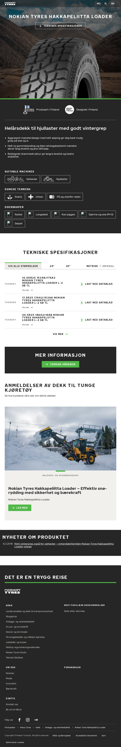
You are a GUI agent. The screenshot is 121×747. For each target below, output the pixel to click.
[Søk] (105, 3)
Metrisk (92, 266)
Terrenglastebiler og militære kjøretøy (25, 637)
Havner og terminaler (17, 632)
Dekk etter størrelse (74, 611)
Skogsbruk (11, 616)
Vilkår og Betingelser (61, 735)
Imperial (108, 266)
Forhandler (72, 667)
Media (9, 678)
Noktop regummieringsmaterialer (23, 647)
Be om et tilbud (14, 709)
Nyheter (10, 673)
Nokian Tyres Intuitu (16, 652)
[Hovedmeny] (112, 3)
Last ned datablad (99, 283)
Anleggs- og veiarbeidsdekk (20, 621)
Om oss (10, 667)
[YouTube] (36, 720)
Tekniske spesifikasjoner (63, 25)
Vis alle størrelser (23, 266)
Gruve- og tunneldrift (17, 626)
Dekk (9, 605)
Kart (104, 735)
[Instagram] (28, 720)
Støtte (10, 698)
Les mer (22, 507)
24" (52, 266)
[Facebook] (19, 720)
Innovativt (11, 683)
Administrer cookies (15, 742)
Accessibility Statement (86, 735)
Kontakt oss (12, 704)
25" (68, 266)
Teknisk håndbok (63, 364)
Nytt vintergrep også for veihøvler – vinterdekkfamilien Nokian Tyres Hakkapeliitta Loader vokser (64, 545)
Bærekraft (11, 688)
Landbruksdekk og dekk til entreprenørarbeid (29, 611)
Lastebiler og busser (16, 642)
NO (98, 3)
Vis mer (58, 334)
